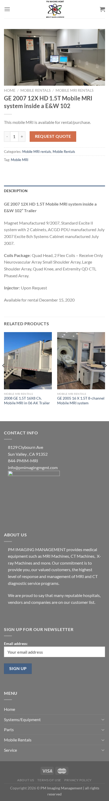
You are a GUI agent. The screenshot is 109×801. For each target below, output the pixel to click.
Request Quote (53, 136)
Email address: (16, 643)
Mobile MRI (19, 160)
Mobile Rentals (35, 90)
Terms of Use (49, 780)
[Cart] (102, 9)
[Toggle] (103, 719)
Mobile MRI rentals (74, 90)
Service (10, 750)
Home (9, 90)
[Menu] (7, 9)
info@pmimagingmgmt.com (33, 467)
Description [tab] (16, 191)
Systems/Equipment (22, 719)
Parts (9, 729)
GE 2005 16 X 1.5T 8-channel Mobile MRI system (81, 400)
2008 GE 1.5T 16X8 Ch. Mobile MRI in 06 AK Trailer (27, 400)
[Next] (105, 376)
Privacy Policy (78, 780)
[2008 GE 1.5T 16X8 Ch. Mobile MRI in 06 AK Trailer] (28, 360)
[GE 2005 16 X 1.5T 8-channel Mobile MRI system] (81, 360)
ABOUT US (25, 780)
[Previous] (3, 376)
